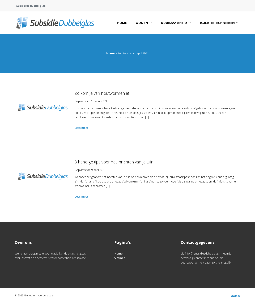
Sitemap (119, 258)
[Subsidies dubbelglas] (55, 23)
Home (122, 23)
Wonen (141, 23)
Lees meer (81, 128)
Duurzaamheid (174, 23)
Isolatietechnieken (217, 23)
